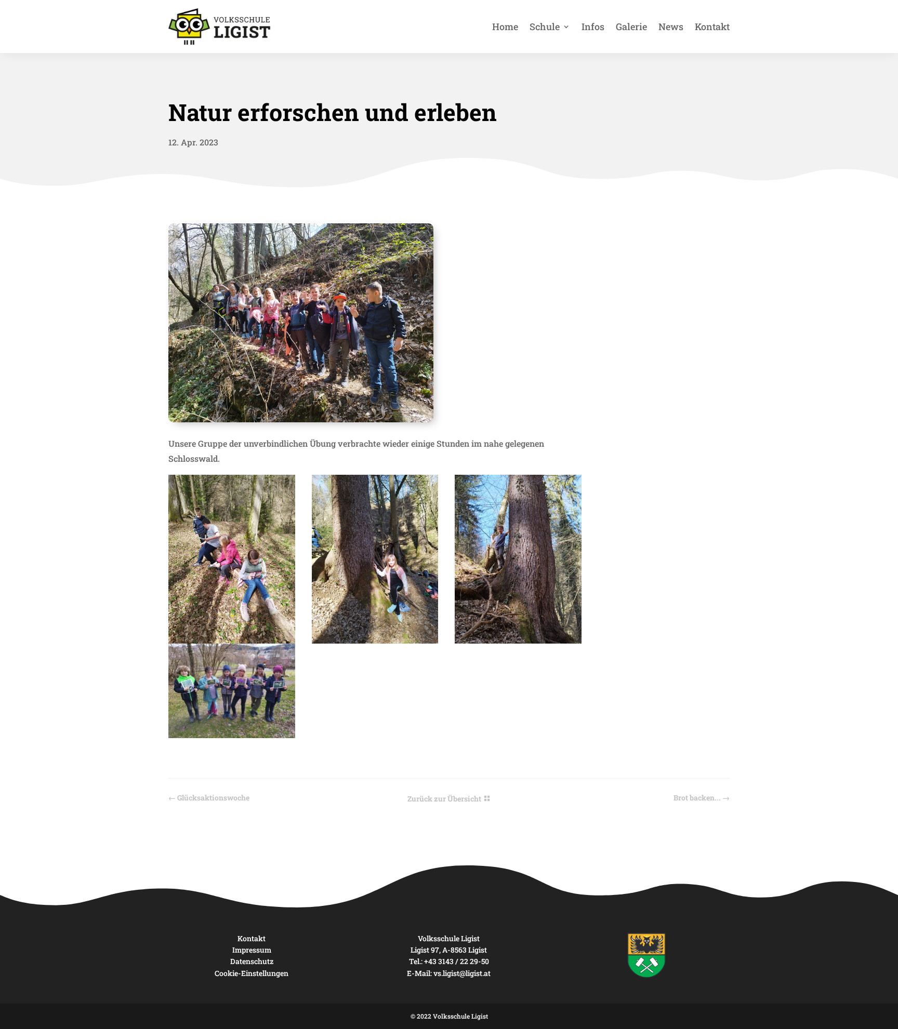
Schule (545, 26)
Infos (593, 26)
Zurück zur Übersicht (444, 799)
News (670, 26)
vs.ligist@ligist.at (462, 973)
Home (505, 26)
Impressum (251, 950)
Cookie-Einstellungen (251, 973)
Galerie (631, 26)
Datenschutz (251, 961)
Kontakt (712, 26)
